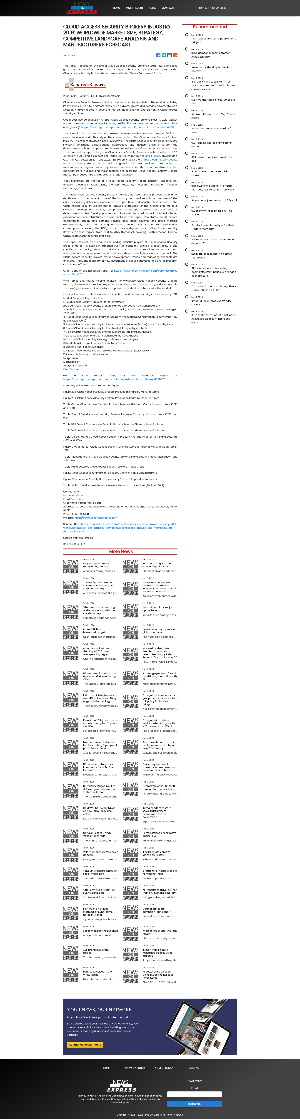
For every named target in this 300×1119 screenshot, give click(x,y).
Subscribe (194, 1104)
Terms (105, 1068)
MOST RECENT (134, 8)
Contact (194, 1068)
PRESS (152, 8)
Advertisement (165, 1068)
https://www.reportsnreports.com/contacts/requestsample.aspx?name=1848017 (114, 379)
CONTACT (168, 8)
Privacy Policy (135, 1068)
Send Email (77, 499)
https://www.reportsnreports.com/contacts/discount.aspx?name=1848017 (127, 127)
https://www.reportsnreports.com (96, 518)
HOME (116, 8)
